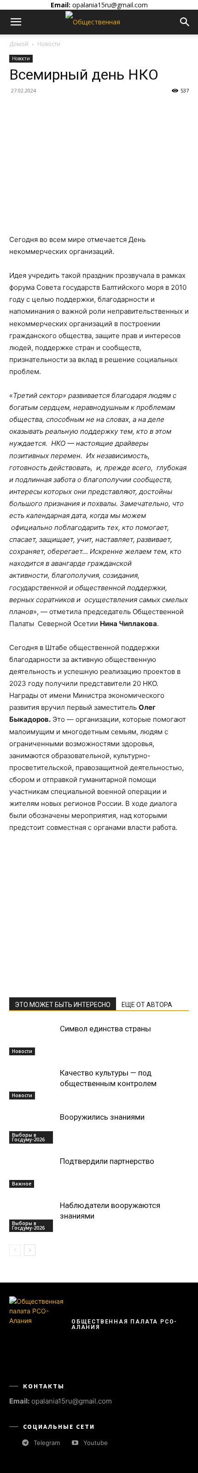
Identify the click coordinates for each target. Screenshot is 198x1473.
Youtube (95, 1442)
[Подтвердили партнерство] (32, 1172)
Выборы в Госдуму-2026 (28, 1137)
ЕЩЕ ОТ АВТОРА (147, 1004)
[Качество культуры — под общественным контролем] (32, 1083)
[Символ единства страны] (32, 1039)
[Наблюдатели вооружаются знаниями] (32, 1216)
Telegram (47, 1442)
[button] (15, 22)
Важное (21, 1183)
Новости (48, 44)
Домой (19, 44)
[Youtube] (75, 1443)
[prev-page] (15, 1250)
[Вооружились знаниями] (32, 1128)
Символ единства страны (105, 1028)
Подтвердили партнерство (107, 1161)
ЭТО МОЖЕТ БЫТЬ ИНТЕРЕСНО (63, 1004)
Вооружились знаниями (102, 1117)
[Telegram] (25, 1443)
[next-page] (29, 1250)
